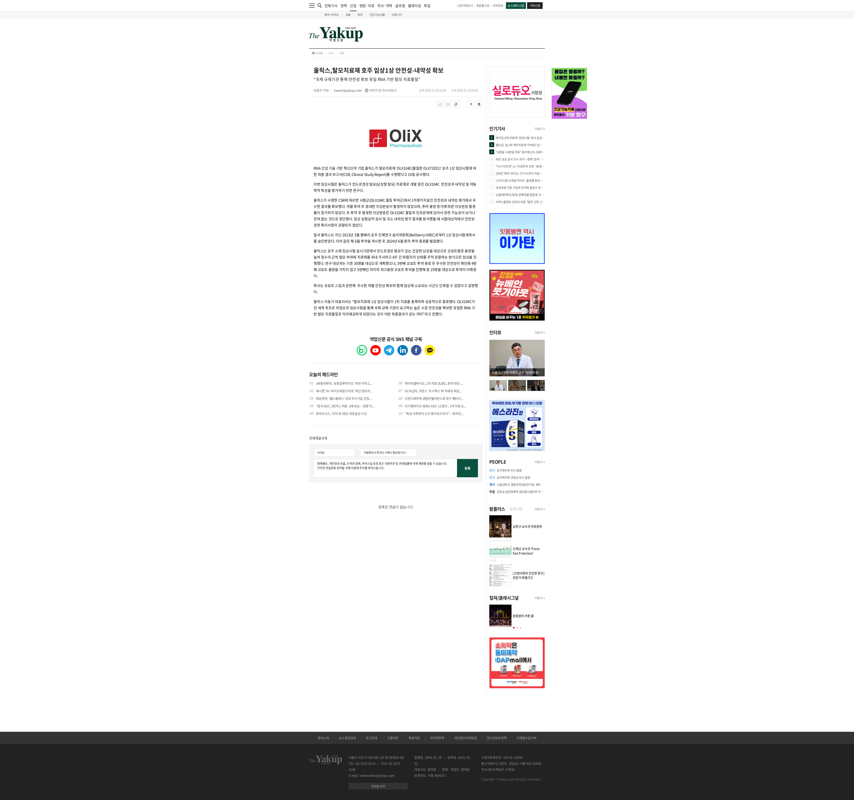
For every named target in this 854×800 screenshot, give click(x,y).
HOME (319, 53)
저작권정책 (437, 738)
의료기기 (397, 14)
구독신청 (535, 5)
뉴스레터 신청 (516, 5)
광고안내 (371, 738)
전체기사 (331, 5)
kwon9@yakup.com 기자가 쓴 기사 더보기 (365, 90)
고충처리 (393, 738)
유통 (348, 14)
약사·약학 (384, 5)
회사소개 (323, 738)
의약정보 (498, 5)
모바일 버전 (378, 786)
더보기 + (540, 128)
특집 (427, 5)
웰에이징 (414, 5)
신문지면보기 (465, 5)
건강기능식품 (377, 14)
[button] (514, 627)
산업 (353, 5)
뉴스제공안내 (347, 738)
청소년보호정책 (497, 738)
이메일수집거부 (526, 738)
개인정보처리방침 (465, 738)
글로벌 (400, 5)
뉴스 (331, 53)
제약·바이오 (331, 14)
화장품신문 (482, 5)
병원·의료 (367, 5)
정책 (343, 5)
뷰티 (360, 14)
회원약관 (414, 738)
